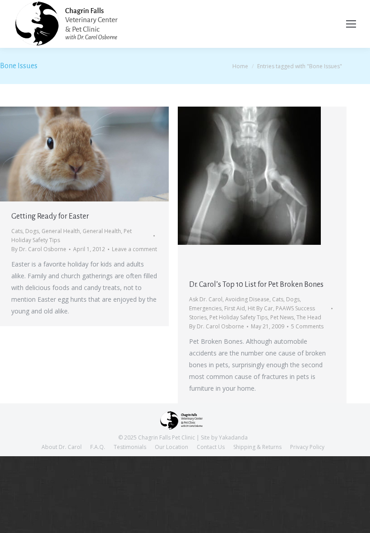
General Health (61, 231)
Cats (17, 231)
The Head (308, 317)
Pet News (282, 317)
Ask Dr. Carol (205, 299)
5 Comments (307, 326)
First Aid (234, 308)
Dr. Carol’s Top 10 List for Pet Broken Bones (256, 285)
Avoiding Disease (247, 299)
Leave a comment (134, 249)
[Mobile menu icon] (351, 24)
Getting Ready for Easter (50, 216)
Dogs (32, 231)
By (38, 249)
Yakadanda (233, 437)
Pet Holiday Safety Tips (238, 317)
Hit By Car (260, 308)
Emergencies (205, 308)
